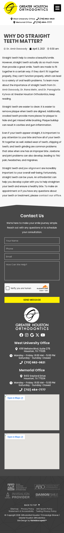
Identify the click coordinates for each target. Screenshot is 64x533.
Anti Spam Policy (44, 509)
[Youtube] (43, 335)
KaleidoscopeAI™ (39, 520)
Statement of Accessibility (21, 511)
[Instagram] (27, 335)
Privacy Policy (27, 509)
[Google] (32, 335)
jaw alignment (32, 168)
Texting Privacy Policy (46, 511)
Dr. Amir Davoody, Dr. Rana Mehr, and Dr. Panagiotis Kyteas (31, 90)
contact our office (50, 195)
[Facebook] (21, 335)
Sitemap (14, 509)
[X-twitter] (37, 335)
